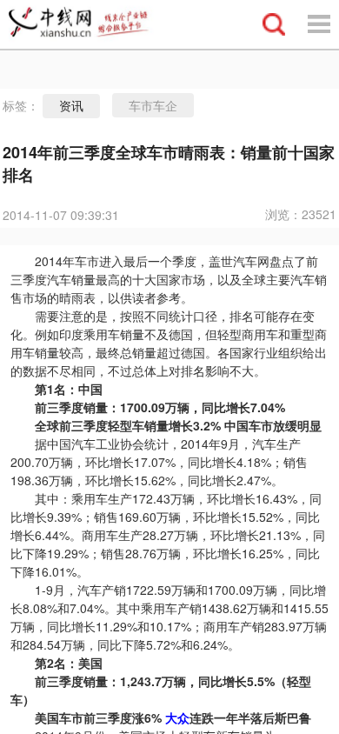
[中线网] (86, 24)
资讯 (71, 106)
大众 (177, 717)
